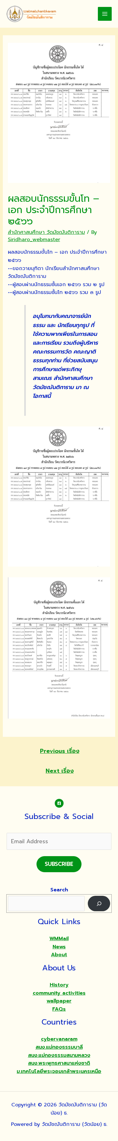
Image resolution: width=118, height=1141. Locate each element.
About (59, 954)
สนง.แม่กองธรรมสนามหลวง (59, 1055)
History (59, 985)
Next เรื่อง (60, 770)
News (59, 947)
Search (59, 890)
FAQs (59, 1009)
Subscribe (59, 864)
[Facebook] (59, 803)
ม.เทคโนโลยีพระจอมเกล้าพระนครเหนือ (59, 1071)
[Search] (99, 903)
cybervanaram (59, 1039)
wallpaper (59, 1001)
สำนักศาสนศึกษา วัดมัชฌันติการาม (46, 232)
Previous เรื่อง (59, 751)
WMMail (59, 938)
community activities (59, 993)
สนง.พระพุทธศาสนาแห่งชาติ (59, 1063)
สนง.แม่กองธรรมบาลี (59, 1047)
